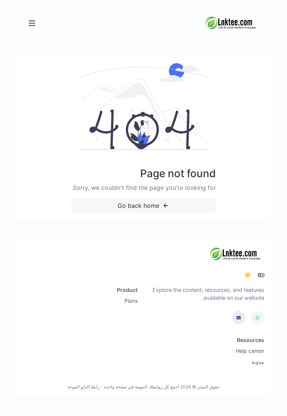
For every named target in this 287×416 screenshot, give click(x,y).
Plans (131, 301)
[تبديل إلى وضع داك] (247, 275)
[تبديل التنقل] (32, 23)
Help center (250, 351)
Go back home (139, 205)
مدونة (257, 361)
